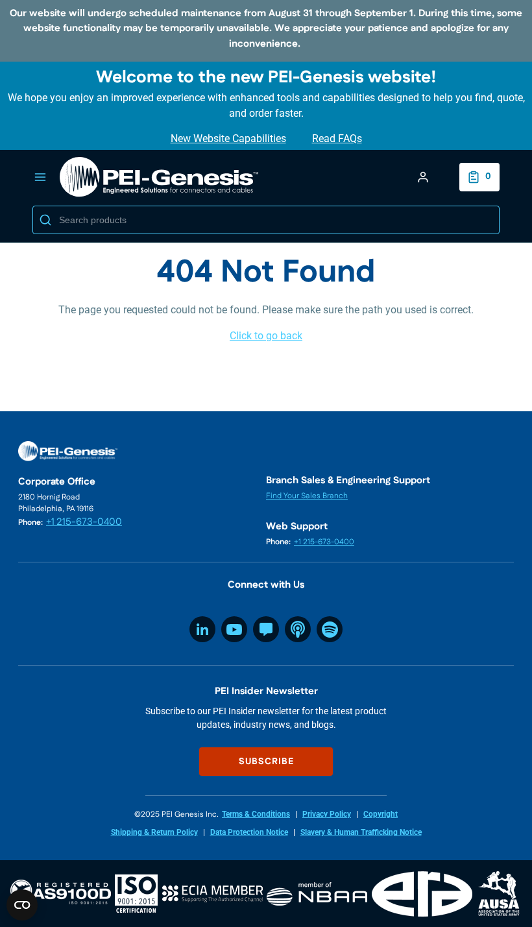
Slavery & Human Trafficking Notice (361, 832)
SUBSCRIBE (266, 761)
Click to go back (266, 336)
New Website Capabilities (228, 138)
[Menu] (40, 177)
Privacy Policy (326, 814)
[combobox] (266, 220)
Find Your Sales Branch (307, 495)
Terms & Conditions (256, 814)
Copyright (380, 814)
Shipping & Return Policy (154, 832)
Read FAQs (337, 138)
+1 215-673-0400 (84, 522)
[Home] (159, 177)
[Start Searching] (45, 220)
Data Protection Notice (249, 832)
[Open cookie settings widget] (22, 905)
